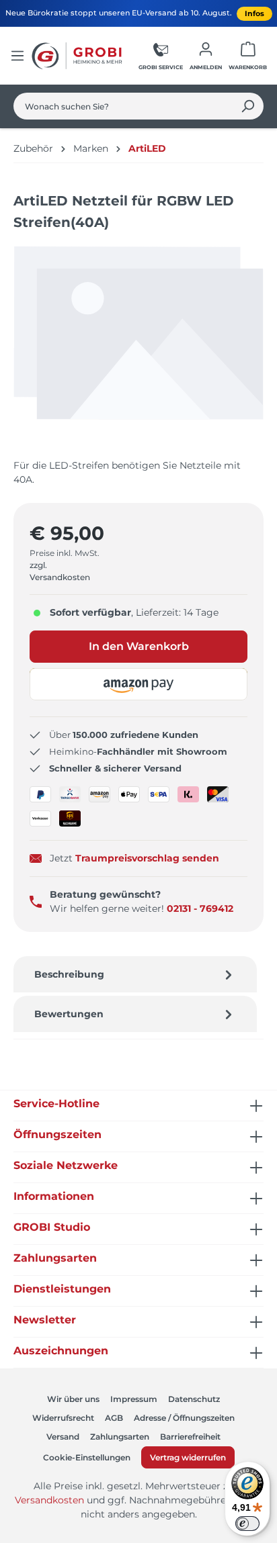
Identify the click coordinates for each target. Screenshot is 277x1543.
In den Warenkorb (139, 646)
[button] (138, 684)
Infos (254, 13)
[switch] (247, 1523)
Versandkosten (49, 1500)
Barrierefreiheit (190, 1437)
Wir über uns (73, 1399)
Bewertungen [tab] (69, 1014)
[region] (138, 346)
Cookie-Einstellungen (86, 1457)
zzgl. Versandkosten (60, 571)
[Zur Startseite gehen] (78, 56)
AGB (114, 1418)
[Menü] (17, 55)
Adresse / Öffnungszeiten (184, 1418)
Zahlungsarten (119, 1437)
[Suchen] (248, 106)
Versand (62, 1437)
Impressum (133, 1399)
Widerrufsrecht (63, 1418)
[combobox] (123, 106)
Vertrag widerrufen (188, 1457)
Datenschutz (194, 1399)
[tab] (135, 974)
